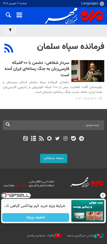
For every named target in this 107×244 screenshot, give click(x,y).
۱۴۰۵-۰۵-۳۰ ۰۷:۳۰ (86, 98)
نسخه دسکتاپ (54, 158)
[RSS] (9, 49)
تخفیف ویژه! (35, 217)
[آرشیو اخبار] (33, 139)
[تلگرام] (81, 139)
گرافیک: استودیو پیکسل (41, 235)
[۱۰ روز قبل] (87, 71)
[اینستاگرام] (65, 139)
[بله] (73, 139)
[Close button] (103, 195)
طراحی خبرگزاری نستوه (80, 235)
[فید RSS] (41, 139)
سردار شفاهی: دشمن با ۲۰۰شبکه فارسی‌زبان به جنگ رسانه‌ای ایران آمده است (37, 69)
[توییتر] (57, 139)
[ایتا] (25, 139)
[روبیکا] (49, 139)
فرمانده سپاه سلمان (70, 47)
